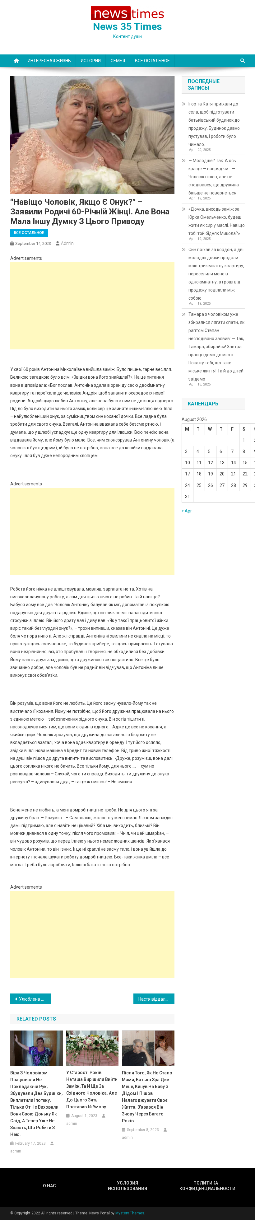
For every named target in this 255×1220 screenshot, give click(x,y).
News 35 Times (127, 26)
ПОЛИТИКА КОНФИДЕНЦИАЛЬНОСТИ (205, 1185)
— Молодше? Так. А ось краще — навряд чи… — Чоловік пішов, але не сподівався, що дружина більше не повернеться (213, 176)
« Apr (187, 510)
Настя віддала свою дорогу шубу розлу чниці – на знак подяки (156, 999)
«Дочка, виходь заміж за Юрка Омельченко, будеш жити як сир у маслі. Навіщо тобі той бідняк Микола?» (216, 221)
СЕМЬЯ (118, 60)
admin (67, 243)
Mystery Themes (129, 1213)
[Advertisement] (92, 305)
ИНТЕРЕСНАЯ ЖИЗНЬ (49, 60)
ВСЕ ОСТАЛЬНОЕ (152, 60)
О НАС (49, 1185)
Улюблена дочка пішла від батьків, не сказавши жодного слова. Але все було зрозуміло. (35, 999)
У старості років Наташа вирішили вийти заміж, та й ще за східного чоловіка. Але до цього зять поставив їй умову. (92, 1089)
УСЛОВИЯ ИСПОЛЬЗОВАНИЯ (127, 1185)
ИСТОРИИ (91, 60)
